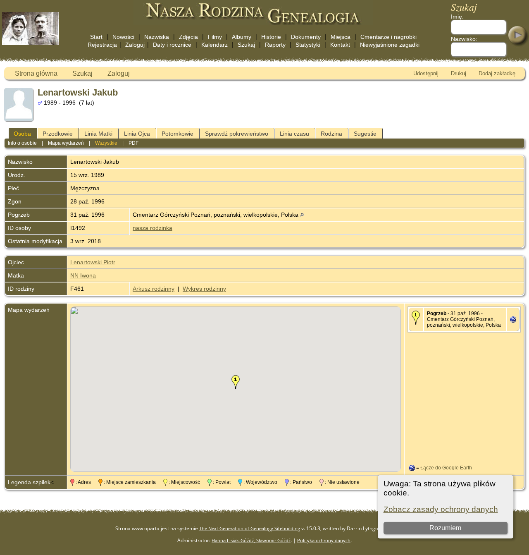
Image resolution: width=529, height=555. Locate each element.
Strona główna (36, 73)
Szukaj (246, 44)
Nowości (123, 36)
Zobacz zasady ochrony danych (441, 509)
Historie (271, 36)
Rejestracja (102, 44)
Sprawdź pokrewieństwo (236, 133)
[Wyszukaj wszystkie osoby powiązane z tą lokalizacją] (302, 214)
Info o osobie (22, 143)
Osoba (22, 133)
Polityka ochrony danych (323, 540)
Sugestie (365, 133)
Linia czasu (294, 133)
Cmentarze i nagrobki (388, 36)
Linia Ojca (137, 133)
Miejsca (340, 36)
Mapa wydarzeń (66, 143)
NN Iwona (83, 275)
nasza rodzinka (152, 228)
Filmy (215, 36)
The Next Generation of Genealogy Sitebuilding (249, 528)
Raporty (275, 44)
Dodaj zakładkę (497, 73)
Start (96, 36)
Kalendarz (214, 44)
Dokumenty (306, 36)
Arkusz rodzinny (153, 288)
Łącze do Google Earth (446, 468)
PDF (133, 143)
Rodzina (331, 133)
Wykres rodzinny (204, 288)
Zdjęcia (188, 36)
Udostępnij (425, 73)
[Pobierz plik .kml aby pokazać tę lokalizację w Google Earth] (513, 320)
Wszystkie (106, 143)
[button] (235, 382)
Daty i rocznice (172, 44)
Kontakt (340, 44)
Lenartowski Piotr (92, 262)
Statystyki (307, 44)
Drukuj (458, 73)
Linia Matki (98, 133)
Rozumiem (445, 527)
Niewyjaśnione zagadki (389, 44)
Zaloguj (135, 44)
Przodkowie (58, 133)
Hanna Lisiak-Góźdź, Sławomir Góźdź (251, 540)
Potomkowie (177, 133)
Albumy (241, 36)
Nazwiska (156, 36)
